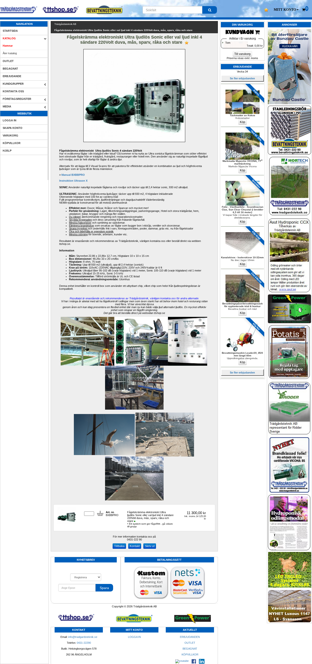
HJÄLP (7, 150)
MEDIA (7, 106)
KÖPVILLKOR (11, 143)
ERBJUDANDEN (190, 636)
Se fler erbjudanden (242, 78)
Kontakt (135, 546)
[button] (286, 10)
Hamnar (8, 45)
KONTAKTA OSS (13, 91)
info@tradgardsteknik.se (82, 636)
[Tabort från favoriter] (186, 42)
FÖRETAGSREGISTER (17, 98)
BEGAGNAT (10, 68)
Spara (104, 588)
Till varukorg (242, 54)
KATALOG (9, 38)
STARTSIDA (10, 30)
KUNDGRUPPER (13, 83)
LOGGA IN (9, 120)
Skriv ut (150, 546)
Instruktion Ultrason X (73, 180)
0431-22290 (84, 642)
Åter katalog (10, 53)
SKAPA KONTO (12, 127)
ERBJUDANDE (12, 76)
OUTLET (8, 61)
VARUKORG (10, 135)
